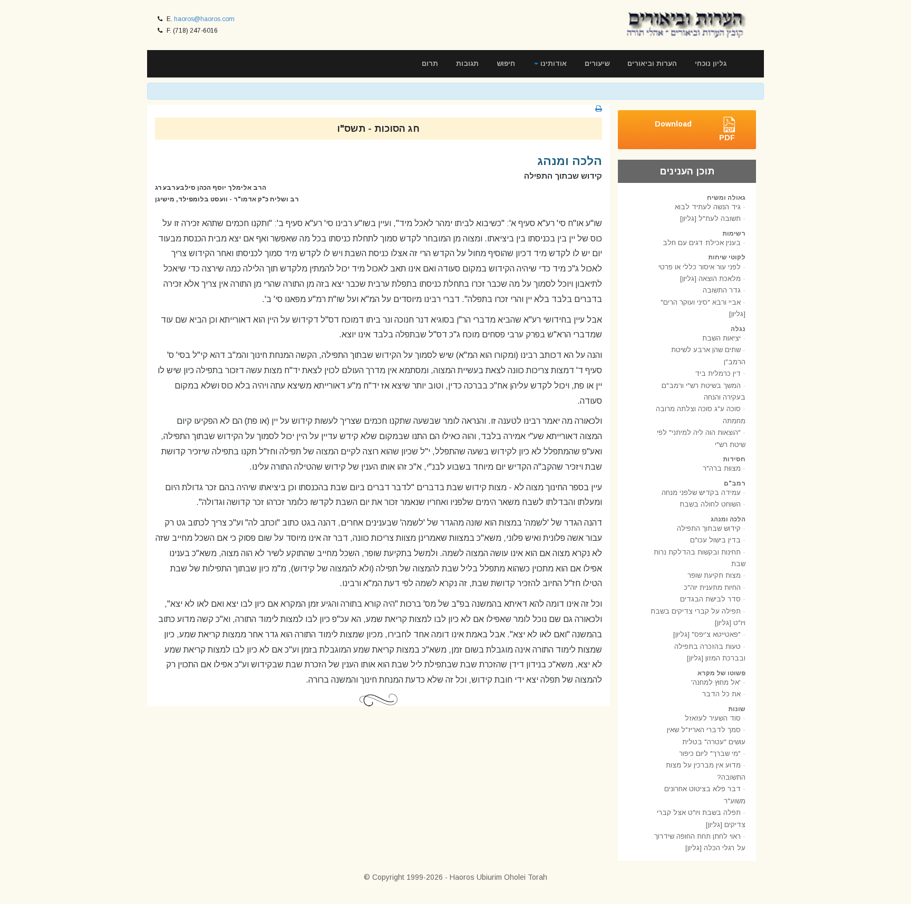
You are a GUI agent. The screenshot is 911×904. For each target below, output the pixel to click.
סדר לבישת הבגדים (710, 599)
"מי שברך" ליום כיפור (710, 753)
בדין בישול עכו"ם (715, 540)
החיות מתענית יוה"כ (712, 587)
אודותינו (552, 63)
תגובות (467, 63)
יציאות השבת (721, 338)
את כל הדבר (721, 694)
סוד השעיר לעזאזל (713, 718)
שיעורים (597, 63)
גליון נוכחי (710, 63)
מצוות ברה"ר (722, 468)
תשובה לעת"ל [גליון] (710, 218)
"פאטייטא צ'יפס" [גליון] (707, 634)
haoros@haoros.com (204, 19)
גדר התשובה (722, 290)
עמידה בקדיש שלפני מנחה (701, 493)
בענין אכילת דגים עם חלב (702, 243)
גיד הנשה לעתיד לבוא (708, 207)
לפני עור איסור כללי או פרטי (699, 267)
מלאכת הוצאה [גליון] (710, 279)
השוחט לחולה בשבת (710, 504)
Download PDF (695, 131)
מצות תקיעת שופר (714, 575)
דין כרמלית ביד (718, 373)
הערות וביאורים (652, 63)
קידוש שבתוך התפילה (709, 528)
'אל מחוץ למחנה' (716, 682)
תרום (430, 63)
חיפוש (506, 63)
